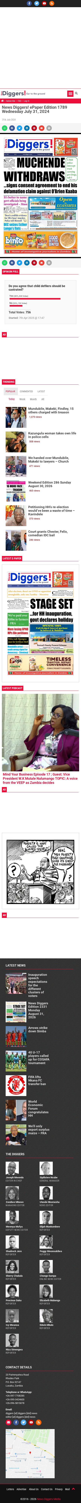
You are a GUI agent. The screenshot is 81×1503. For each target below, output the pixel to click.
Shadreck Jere (14, 1251)
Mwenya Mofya (14, 1226)
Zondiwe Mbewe (15, 1202)
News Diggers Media (49, 1499)
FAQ (19, 101)
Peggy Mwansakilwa (51, 1251)
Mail (67, 1489)
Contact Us (46, 1489)
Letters (10, 1489)
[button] (70, 94)
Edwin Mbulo (46, 1325)
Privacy (59, 1489)
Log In (26, 101)
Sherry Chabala (14, 1275)
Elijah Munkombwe (50, 1226)
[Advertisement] (40, 48)
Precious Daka (13, 1300)
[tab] (11, 391)
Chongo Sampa (48, 1275)
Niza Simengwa (14, 1349)
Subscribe (10, 101)
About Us (33, 1489)
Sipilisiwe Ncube (48, 1177)
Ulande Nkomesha (50, 1202)
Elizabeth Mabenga (50, 1300)
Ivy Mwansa (12, 1325)
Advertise (21, 1489)
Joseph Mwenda (15, 1177)
